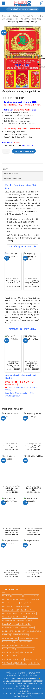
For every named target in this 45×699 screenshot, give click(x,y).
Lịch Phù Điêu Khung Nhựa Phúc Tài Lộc (31, 365)
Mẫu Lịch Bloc (25, 645)
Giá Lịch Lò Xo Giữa (19, 617)
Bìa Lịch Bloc (35, 599)
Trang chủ (6, 16)
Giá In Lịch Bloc (31, 613)
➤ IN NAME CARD (34, 672)
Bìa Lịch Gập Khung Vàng (31, 19)
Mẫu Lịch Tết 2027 (30, 16)
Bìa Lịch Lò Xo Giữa (22, 606)
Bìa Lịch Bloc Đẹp (26, 603)
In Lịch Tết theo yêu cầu (10, 627)
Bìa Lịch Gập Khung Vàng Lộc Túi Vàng (11, 531)
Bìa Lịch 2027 (24, 599)
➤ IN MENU (22, 674)
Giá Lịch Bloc (6, 617)
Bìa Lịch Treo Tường (27, 610)
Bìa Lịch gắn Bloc (8, 606)
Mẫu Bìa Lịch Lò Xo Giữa (10, 645)
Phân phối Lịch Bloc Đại (33, 659)
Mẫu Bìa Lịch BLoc (25, 642)
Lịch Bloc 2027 (20, 631)
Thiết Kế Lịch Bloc (8, 663)
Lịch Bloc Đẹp (6, 635)
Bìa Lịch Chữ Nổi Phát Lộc (33, 489)
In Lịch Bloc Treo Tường (10, 624)
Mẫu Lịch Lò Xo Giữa (26, 652)
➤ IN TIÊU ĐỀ (12, 674)
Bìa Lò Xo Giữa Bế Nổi (31, 596)
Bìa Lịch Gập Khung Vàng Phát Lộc (33, 531)
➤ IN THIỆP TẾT (35, 675)
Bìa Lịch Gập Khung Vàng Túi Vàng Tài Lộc (32, 282)
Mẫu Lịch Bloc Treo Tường (25, 649)
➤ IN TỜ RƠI (9, 672)
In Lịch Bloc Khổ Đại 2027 (25, 620)
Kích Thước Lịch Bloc (27, 627)
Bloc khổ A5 (6, 596)
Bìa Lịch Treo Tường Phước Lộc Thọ (11, 574)
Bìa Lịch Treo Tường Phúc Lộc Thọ (13, 365)
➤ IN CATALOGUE (20, 672)
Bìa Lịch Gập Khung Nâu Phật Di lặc (33, 447)
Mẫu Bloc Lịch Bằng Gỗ (9, 642)
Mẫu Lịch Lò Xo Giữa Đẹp (10, 656)
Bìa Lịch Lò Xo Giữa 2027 (10, 610)
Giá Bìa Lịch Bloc (18, 613)
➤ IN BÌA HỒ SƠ (10, 675)
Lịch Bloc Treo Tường (34, 631)
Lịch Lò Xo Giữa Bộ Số (9, 638)
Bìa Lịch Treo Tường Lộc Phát (11, 447)
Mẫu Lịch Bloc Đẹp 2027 (10, 652)
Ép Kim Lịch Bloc (34, 663)
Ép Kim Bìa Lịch (21, 663)
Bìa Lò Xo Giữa (17, 596)
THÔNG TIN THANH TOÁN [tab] (12, 178)
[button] (3, 3)
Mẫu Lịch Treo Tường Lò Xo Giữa (13, 659)
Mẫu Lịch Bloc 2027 (8, 649)
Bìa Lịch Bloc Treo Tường (10, 603)
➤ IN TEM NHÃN (22, 675)
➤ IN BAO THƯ (32, 674)
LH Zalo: (24, 145)
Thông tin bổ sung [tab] (11, 174)
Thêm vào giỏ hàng (24, 151)
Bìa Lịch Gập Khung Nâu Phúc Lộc (13, 282)
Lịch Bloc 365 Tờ (7, 631)
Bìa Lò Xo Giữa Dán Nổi (10, 599)
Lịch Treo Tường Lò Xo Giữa (28, 638)
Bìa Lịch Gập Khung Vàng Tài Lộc (11, 489)
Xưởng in (16, 16)
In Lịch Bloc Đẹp (25, 624)
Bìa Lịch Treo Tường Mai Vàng (33, 574)
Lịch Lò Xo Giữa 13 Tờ (20, 635)
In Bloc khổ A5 (32, 617)
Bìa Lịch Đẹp (6, 613)
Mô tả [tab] (5, 169)
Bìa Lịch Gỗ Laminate (19, 301)
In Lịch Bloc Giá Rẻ (8, 620)
